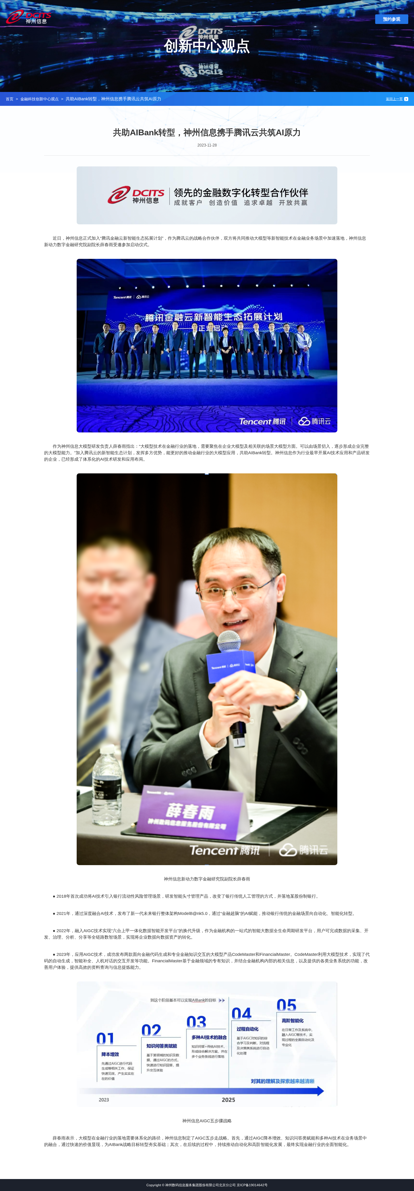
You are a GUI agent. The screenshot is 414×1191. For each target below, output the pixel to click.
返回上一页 (394, 99)
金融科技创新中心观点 (39, 99)
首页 (9, 99)
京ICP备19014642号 (252, 1185)
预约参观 (391, 19)
